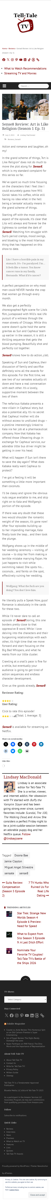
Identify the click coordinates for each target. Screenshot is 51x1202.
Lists (8, 1147)
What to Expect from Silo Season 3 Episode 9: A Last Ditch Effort (31, 938)
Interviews (10, 1132)
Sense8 (18, 139)
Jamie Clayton (13, 861)
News (8, 1135)
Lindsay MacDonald (27, 135)
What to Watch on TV (15, 1141)
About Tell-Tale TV (14, 1060)
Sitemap (9, 1075)
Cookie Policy (14, 1190)
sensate (9, 873)
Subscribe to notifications (15, 1115)
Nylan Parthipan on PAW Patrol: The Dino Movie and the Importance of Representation (25, 1045)
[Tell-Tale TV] (25, 22)
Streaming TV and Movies (20, 73)
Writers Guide (12, 1072)
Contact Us (11, 1063)
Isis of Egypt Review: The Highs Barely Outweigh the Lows (22, 1039)
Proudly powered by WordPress (15, 1166)
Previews (10, 1138)
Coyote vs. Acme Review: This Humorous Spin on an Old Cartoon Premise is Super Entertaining (25, 1032)
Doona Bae (21, 855)
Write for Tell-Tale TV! (15, 1066)
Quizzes (9, 1150)
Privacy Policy (12, 1069)
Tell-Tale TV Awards (14, 1154)
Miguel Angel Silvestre (19, 867)
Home (4, 48)
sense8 (23, 873)
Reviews (12, 48)
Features (10, 1144)
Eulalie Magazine (16, 1024)
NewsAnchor (42, 1166)
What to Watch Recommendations (25, 68)
